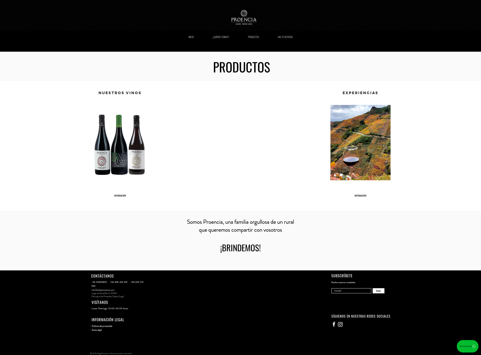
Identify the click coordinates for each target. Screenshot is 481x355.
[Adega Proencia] (334, 324)
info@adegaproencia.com (103, 289)
